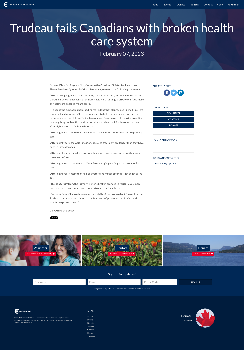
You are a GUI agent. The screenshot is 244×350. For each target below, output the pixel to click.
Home (220, 4)
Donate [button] (181, 4)
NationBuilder (27, 323)
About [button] (154, 4)
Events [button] (167, 4)
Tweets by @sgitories (165, 163)
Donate (173, 125)
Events (90, 319)
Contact (208, 4)
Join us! (195, 4)
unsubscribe (127, 289)
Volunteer (233, 4)
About (90, 316)
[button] (167, 93)
